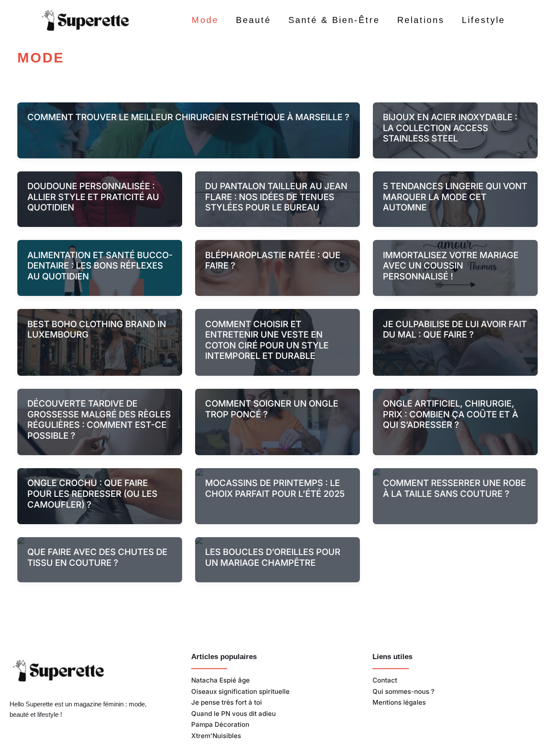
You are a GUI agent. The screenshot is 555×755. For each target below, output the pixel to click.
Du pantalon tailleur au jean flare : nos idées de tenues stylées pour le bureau (276, 197)
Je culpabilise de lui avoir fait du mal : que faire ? (455, 329)
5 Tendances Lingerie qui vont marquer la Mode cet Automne (455, 197)
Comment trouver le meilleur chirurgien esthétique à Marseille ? (188, 117)
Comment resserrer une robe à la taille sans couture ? (454, 488)
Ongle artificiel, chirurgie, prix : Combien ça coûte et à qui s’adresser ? (450, 414)
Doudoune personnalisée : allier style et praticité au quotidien (93, 197)
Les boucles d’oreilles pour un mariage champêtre (272, 557)
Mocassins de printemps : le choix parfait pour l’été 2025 (275, 488)
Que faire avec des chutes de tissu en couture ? (97, 557)
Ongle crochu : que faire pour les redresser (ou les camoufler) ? (92, 493)
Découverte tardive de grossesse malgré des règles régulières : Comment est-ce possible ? (99, 419)
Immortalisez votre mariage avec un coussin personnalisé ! (451, 266)
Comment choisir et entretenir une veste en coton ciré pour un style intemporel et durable (267, 340)
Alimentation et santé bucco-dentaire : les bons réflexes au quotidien (100, 266)
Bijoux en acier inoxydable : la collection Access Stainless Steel (450, 128)
